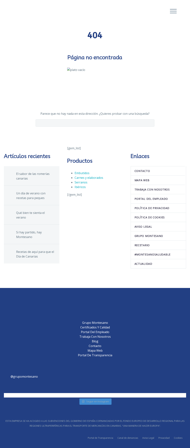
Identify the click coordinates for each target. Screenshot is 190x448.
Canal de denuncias (127, 437)
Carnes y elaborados (89, 178)
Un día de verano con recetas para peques (30, 195)
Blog (95, 341)
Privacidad (164, 437)
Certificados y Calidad (95, 327)
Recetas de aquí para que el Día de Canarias (35, 254)
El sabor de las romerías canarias (33, 176)
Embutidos (82, 173)
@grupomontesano (24, 376)
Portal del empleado (151, 199)
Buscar (150, 122)
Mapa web (142, 180)
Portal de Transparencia (95, 355)
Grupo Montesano (149, 236)
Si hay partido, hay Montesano (29, 234)
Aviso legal (143, 226)
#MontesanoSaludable (153, 254)
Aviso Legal (148, 437)
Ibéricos (80, 187)
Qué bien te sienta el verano (30, 215)
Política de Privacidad (152, 208)
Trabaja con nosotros (152, 189)
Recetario (142, 245)
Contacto (142, 171)
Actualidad (143, 263)
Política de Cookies (150, 217)
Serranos (81, 182)
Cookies (178, 437)
